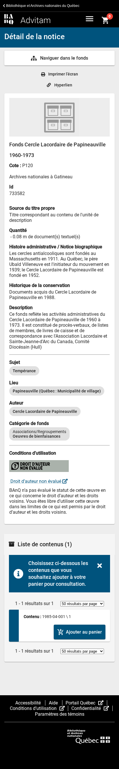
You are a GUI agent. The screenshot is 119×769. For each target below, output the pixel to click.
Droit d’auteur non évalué (35, 481)
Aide (54, 703)
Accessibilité (28, 703)
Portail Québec (86, 703)
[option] (24, 370)
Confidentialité (91, 708)
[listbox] (59, 371)
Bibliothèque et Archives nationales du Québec (42, 6)
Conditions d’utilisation (39, 708)
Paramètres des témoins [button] (59, 714)
